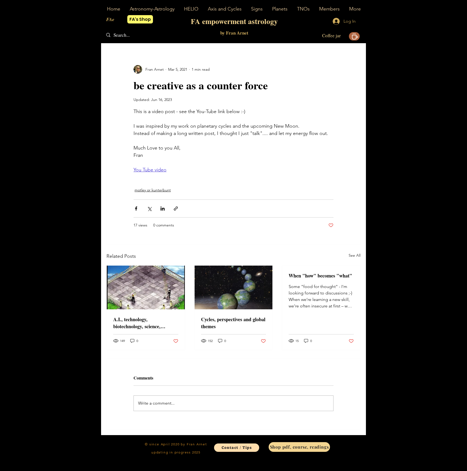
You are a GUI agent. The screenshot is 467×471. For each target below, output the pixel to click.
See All (355, 255)
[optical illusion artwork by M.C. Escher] (146, 287)
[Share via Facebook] (136, 208)
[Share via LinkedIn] (162, 208)
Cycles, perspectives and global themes (233, 323)
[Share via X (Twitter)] (149, 208)
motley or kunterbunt (153, 190)
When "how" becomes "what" (320, 275)
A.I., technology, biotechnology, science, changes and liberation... (139, 323)
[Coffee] (354, 36)
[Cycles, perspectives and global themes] (234, 287)
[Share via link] (175, 208)
